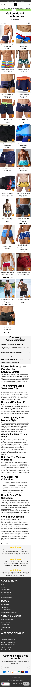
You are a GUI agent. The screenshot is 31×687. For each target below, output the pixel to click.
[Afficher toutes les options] (28, 245)
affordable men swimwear (7, 442)
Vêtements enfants (5, 589)
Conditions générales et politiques (15, 680)
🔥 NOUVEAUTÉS (5, 8)
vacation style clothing (8, 424)
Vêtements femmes (6, 594)
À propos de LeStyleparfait (8, 644)
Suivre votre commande (7, 619)
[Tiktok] (17, 683)
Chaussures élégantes (6, 609)
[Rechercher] (5, 4)
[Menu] (1, 4)
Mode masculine (5, 604)
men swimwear (24, 374)
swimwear (19, 397)
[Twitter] (19, 683)
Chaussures (4, 587)
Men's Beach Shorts (15, 19)
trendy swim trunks (21, 442)
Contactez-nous (5, 624)
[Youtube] (14, 683)
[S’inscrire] (27, 667)
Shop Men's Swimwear (6, 543)
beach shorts (6, 399)
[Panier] (29, 4)
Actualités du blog (5, 637)
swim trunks (25, 397)
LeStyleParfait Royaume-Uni (8, 639)
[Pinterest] (22, 683)
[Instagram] (11, 683)
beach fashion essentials (23, 422)
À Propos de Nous (5, 627)
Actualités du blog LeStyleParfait (9, 612)
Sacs (2, 584)
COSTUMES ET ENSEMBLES (18, 8)
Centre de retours (5, 622)
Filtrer (4, 23)
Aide (2, 629)
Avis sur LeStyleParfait (6, 649)
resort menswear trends (10, 422)
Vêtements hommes (6, 592)
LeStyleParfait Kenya (6, 647)
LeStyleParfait (25, 378)
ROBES (28, 8)
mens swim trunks (15, 376)
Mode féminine (5, 607)
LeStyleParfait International (8, 642)
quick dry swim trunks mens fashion (13, 408)
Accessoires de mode (6, 597)
